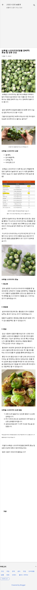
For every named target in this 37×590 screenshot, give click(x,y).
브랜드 (14, 575)
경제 (13, 571)
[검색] (34, 5)
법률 (2, 575)
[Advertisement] (18, 28)
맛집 (24, 571)
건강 (2, 571)
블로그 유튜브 (23, 575)
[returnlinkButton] (3, 4)
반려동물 (31, 571)
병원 (7, 575)
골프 (18, 571)
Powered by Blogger (18, 585)
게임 (7, 571)
